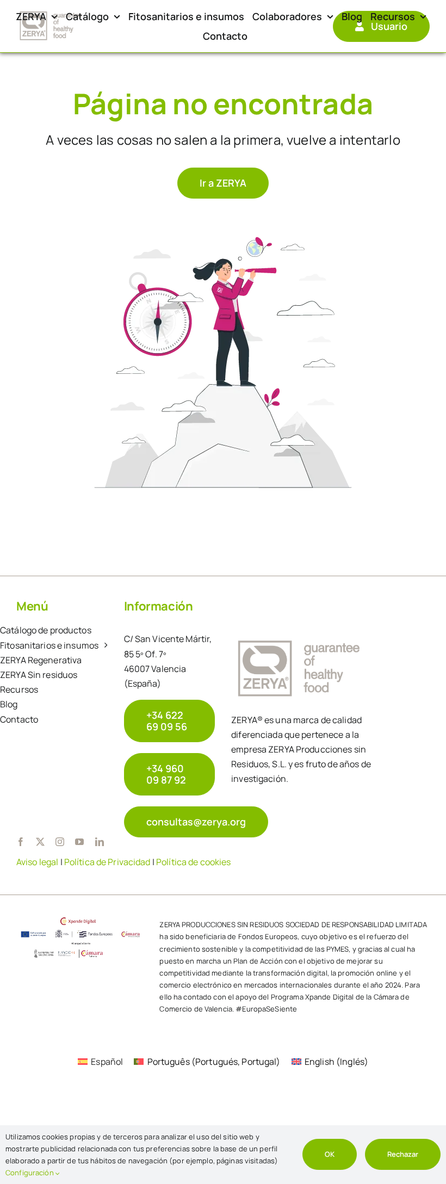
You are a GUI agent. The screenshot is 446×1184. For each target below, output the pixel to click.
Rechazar (402, 1154)
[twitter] (40, 841)
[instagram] (59, 841)
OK (329, 1154)
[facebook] (20, 841)
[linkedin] (99, 841)
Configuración (30, 1172)
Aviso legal (37, 862)
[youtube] (79, 841)
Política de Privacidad (107, 862)
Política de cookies (193, 862)
